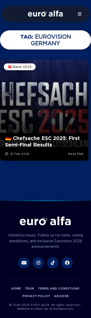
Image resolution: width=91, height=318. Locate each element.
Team (29, 288)
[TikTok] (52, 262)
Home (16, 288)
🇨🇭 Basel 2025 (20, 67)
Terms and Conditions (59, 288)
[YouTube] (24, 262)
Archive (61, 296)
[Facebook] (67, 262)
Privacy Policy (36, 296)
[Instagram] (38, 262)
